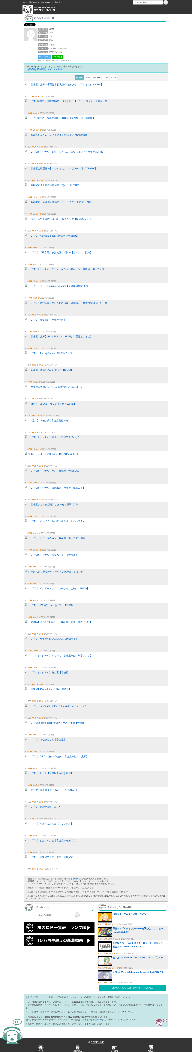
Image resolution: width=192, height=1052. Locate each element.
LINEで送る (57, 57)
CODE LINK (97, 1042)
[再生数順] (41, 69)
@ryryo (75, 879)
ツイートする (44, 57)
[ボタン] (166, 2)
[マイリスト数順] (55, 69)
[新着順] (32, 69)
